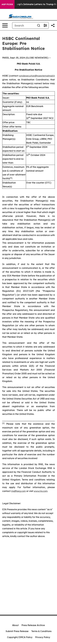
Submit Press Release (17, 631)
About (15, 625)
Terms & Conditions (41, 631)
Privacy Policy (42, 637)
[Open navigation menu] (5, 25)
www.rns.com (40, 491)
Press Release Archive (33, 625)
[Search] (38, 25)
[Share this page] (53, 25)
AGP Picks (7, 4)
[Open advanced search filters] (45, 25)
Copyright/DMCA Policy (19, 637)
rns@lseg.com (18, 491)
